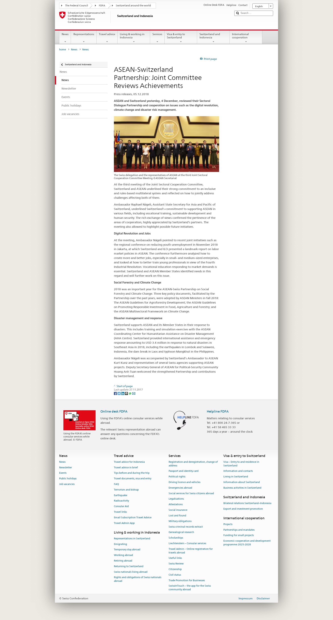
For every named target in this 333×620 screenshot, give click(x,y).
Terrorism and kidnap (126, 489)
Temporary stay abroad (127, 549)
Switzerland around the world (133, 5)
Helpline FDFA (218, 411)
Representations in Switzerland (132, 538)
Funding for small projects (238, 535)
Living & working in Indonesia (132, 36)
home (62, 49)
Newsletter (65, 467)
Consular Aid (121, 506)
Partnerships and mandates (239, 529)
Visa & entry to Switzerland (176, 36)
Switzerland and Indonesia (209, 36)
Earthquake (120, 495)
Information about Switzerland (241, 482)
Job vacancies (67, 484)
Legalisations (176, 498)
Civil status (175, 574)
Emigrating (120, 544)
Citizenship (175, 569)
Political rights (177, 476)
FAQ (116, 484)
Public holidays (68, 478)
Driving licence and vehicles (184, 482)
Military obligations (180, 521)
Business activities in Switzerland (242, 487)
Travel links (120, 511)
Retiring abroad (123, 560)
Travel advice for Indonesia (129, 461)
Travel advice (107, 34)
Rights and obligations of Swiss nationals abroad (137, 579)
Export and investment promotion (243, 508)
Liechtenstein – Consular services (187, 543)
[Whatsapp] (130, 393)
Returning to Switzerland (128, 566)
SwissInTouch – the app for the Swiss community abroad (190, 587)
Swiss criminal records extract (186, 526)
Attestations (176, 504)
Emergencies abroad (180, 487)
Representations (83, 34)
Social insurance (178, 509)
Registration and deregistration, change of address (193, 463)
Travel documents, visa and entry (132, 478)
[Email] (133, 393)
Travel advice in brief (126, 467)
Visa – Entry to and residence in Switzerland (241, 463)
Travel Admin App (124, 523)
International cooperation (240, 36)
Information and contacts (238, 471)
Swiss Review (176, 563)
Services (157, 34)
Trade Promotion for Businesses (187, 580)
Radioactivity (121, 500)
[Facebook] (116, 393)
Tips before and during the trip (132, 473)
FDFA (102, 5)
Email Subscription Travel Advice (132, 517)
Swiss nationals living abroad (130, 571)
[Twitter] (119, 393)
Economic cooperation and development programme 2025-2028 (247, 542)
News (65, 34)
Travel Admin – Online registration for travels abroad (191, 550)
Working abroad (123, 555)
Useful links (175, 558)
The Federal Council (76, 5)
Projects (227, 524)
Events (62, 473)
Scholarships (176, 537)
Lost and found (177, 515)
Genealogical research (181, 532)
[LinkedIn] (123, 393)
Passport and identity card (183, 471)
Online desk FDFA (113, 411)
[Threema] (127, 393)
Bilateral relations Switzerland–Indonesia (247, 503)
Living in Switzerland (235, 476)
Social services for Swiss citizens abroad (191, 493)
